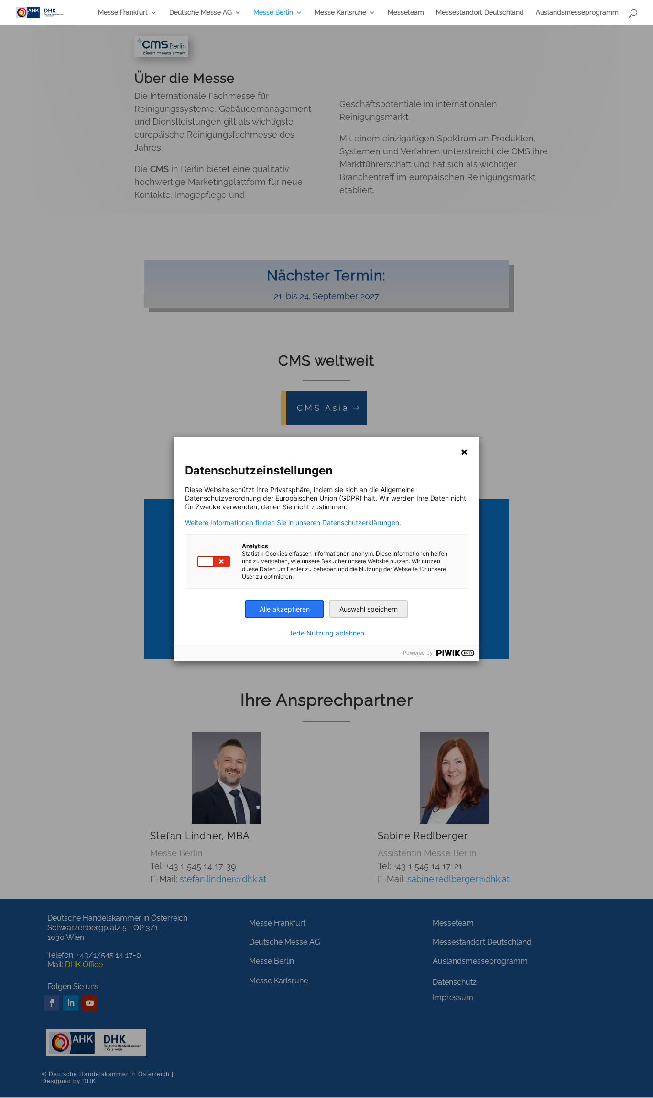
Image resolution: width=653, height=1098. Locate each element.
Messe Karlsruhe (340, 12)
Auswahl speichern (368, 609)
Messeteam (406, 12)
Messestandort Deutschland (480, 12)
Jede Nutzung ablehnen (326, 633)
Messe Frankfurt (123, 12)
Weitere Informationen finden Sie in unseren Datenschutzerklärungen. (293, 523)
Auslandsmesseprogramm (577, 12)
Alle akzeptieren (285, 609)
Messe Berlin (273, 12)
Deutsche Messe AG (200, 12)
